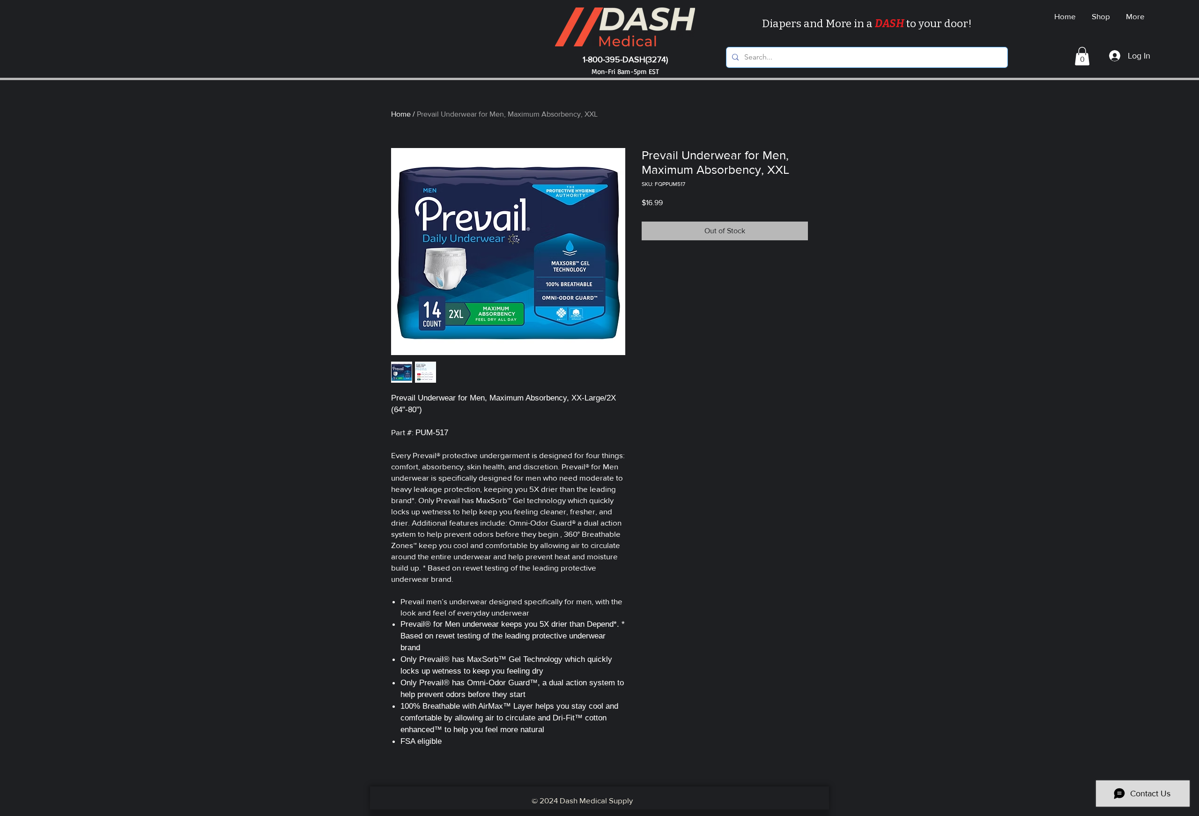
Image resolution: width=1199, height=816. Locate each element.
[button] (1082, 56)
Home (401, 114)
